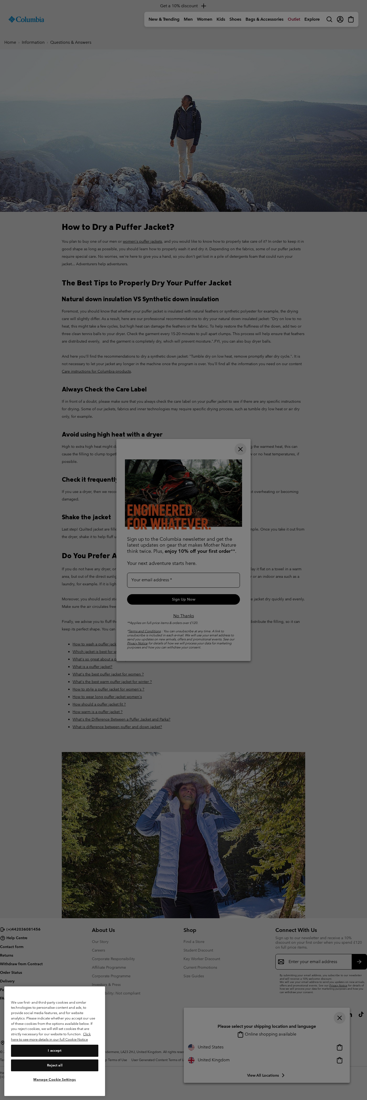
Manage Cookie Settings (54, 1079)
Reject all (55, 1065)
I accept (54, 1050)
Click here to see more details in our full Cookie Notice (51, 1037)
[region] (54, 1041)
